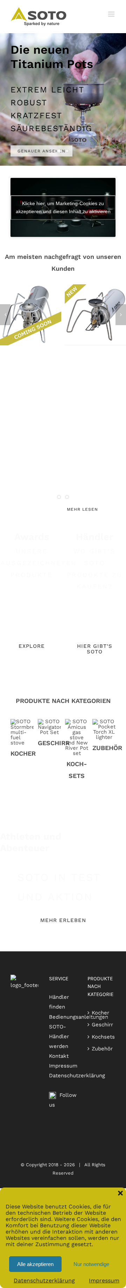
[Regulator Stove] (30, 287)
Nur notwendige (91, 1264)
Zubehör (102, 1049)
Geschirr (102, 1024)
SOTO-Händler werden (59, 1036)
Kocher (100, 1013)
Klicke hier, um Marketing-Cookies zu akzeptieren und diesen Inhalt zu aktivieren (63, 207)
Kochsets (103, 1037)
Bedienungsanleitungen (78, 1017)
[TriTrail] (95, 287)
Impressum (104, 1280)
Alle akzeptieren (35, 1264)
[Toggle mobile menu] (111, 14)
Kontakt (59, 1056)
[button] (120, 1193)
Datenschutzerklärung (44, 1280)
